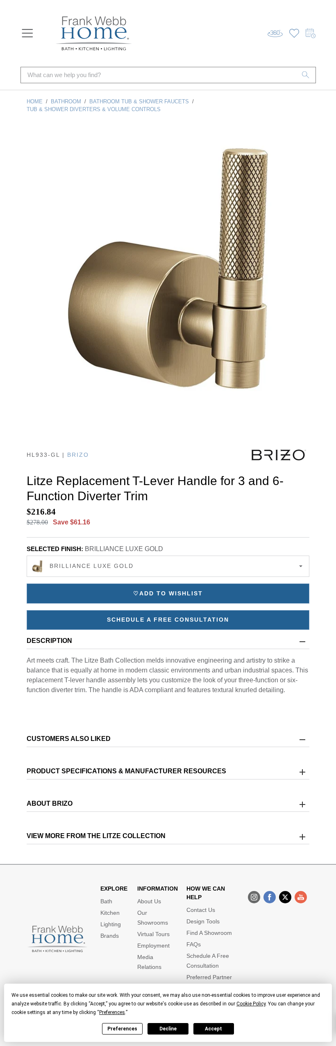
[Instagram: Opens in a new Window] (254, 897)
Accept (213, 1029)
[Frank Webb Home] (94, 33)
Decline (168, 1029)
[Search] (305, 75)
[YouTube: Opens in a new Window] (301, 897)
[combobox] (168, 566)
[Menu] (27, 33)
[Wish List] (294, 33)
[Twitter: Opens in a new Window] (285, 897)
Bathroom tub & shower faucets (139, 101)
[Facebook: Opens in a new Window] (269, 897)
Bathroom (66, 101)
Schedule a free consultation (168, 619)
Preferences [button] (112, 1012)
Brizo (78, 454)
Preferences (122, 1029)
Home (35, 101)
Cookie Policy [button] (251, 1004)
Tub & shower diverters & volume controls (94, 109)
